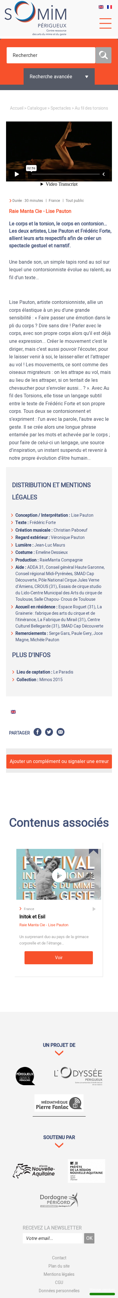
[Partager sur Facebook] (37, 733)
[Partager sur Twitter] (49, 733)
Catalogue (37, 108)
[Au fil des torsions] (101, 7)
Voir (59, 958)
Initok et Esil (32, 916)
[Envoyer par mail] (60, 733)
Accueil (16, 108)
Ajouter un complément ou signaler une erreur (59, 761)
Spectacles (61, 108)
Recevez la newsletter (52, 1228)
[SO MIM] (35, 18)
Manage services (102, 1289)
